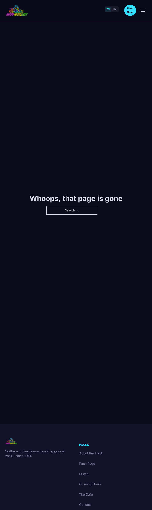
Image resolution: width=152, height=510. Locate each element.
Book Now (130, 10)
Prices (83, 474)
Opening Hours (90, 484)
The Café (86, 494)
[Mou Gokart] (17, 10)
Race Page (87, 464)
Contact (85, 505)
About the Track (91, 453)
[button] (143, 10)
